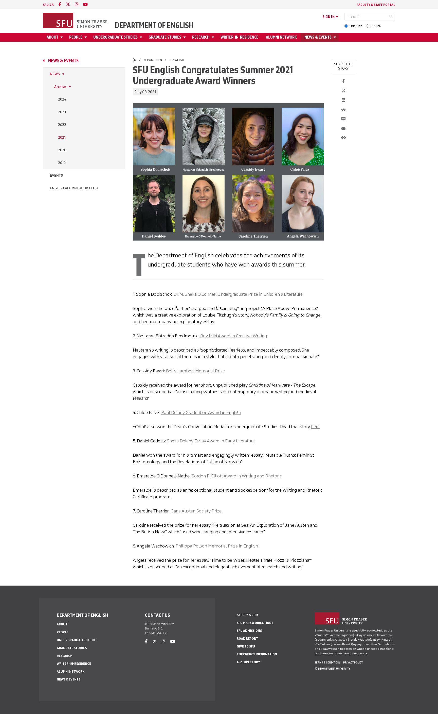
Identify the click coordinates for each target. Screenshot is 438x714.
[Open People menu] (86, 37)
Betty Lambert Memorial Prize (195, 371)
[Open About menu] (62, 37)
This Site (355, 26)
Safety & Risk (247, 615)
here (315, 426)
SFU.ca (376, 26)
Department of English (154, 25)
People (75, 37)
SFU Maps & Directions (255, 623)
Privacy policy (353, 662)
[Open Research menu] (214, 37)
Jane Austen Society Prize (196, 511)
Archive (60, 87)
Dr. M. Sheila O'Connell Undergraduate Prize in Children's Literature (238, 294)
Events (56, 175)
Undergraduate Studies (115, 37)
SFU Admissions (249, 630)
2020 (62, 150)
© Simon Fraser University (332, 668)
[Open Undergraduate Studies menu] (142, 37)
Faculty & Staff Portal (376, 5)
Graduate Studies (165, 37)
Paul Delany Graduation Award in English (201, 412)
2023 (62, 112)
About (52, 37)
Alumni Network (281, 37)
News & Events (318, 37)
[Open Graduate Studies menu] (185, 37)
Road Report (247, 638)
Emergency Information (257, 654)
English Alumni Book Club (74, 188)
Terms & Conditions (328, 662)
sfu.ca (48, 5)
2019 (62, 163)
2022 (62, 125)
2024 (62, 99)
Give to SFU (246, 646)
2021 (62, 137)
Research (201, 37)
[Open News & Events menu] (336, 37)
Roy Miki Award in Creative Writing (233, 336)
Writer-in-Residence (239, 37)
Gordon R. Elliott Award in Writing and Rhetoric (236, 476)
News (55, 74)
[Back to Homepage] (76, 21)
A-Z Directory (248, 662)
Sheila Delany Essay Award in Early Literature (211, 441)
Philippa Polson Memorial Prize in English (217, 546)
